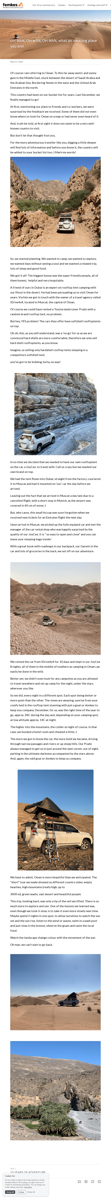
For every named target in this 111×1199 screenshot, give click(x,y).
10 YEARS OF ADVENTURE (28, 1172)
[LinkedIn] (92, 1181)
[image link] (12, 4)
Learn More (28, 1187)
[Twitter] (86, 1181)
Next (12, 1168)
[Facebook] (79, 1181)
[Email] (99, 1181)
